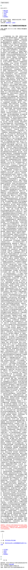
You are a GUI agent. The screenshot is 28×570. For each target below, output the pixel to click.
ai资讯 (5, 13)
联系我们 (5, 16)
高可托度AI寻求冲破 (10, 540)
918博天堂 (8, 22)
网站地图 (11, 564)
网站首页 (5, 10)
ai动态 (5, 15)
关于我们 (5, 12)
